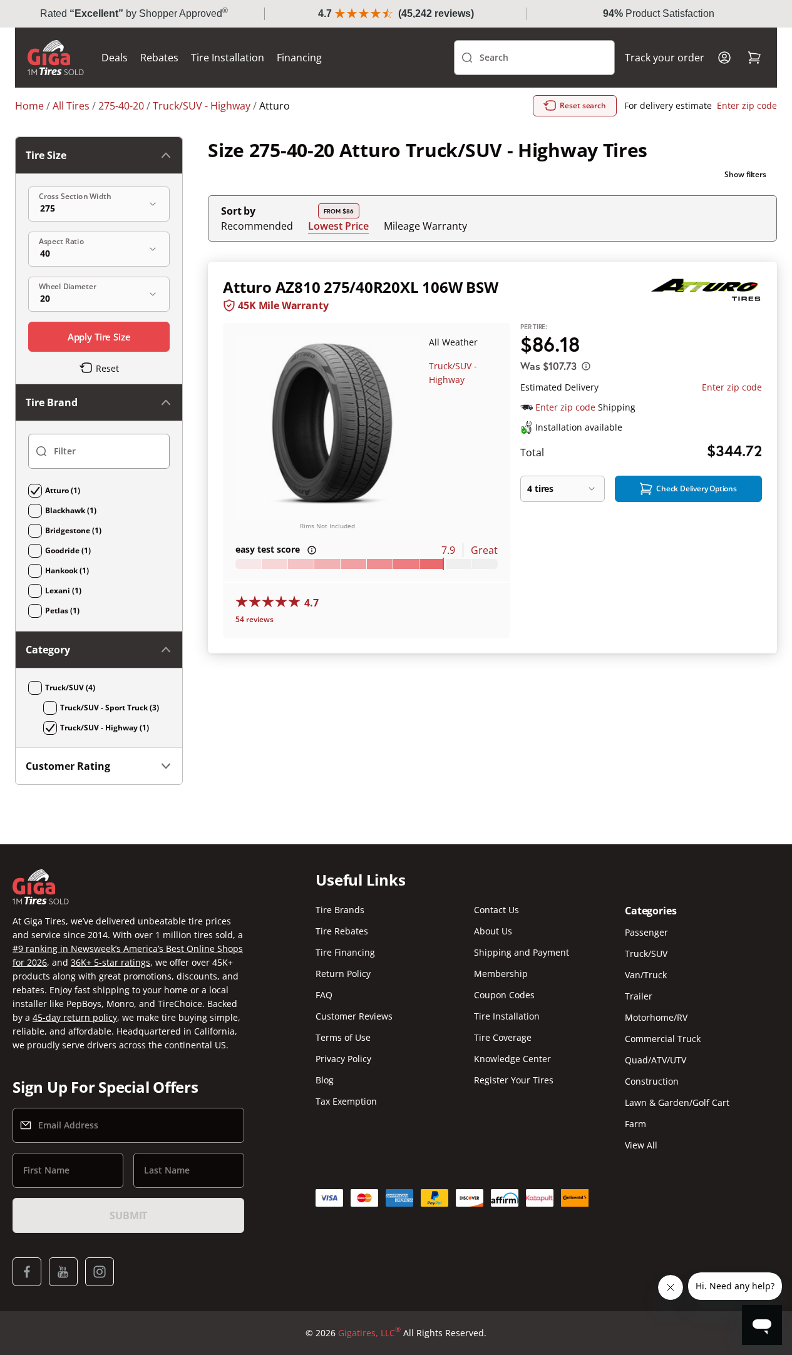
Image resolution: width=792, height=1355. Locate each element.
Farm (635, 1124)
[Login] (724, 58)
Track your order (664, 57)
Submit (128, 1215)
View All (641, 1145)
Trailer (638, 996)
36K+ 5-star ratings (110, 962)
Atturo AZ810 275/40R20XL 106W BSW (360, 287)
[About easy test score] (311, 550)
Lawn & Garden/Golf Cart (677, 1102)
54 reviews (254, 619)
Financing (299, 57)
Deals (114, 57)
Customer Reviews (354, 1016)
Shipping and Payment (521, 952)
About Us (493, 931)
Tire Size (46, 155)
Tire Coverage (503, 1037)
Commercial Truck (663, 1039)
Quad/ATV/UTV (655, 1060)
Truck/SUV (646, 953)
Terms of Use (343, 1037)
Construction (652, 1081)
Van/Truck (646, 975)
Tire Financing (345, 952)
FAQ (324, 995)
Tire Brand (52, 402)
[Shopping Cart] (754, 58)
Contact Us (496, 910)
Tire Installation (227, 57)
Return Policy (343, 973)
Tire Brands (340, 910)
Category (48, 650)
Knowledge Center (512, 1059)
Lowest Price (338, 225)
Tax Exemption (346, 1101)
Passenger (646, 932)
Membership (501, 973)
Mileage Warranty (425, 226)
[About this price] (586, 366)
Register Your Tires (513, 1080)
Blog (325, 1080)
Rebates (159, 57)
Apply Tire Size (99, 336)
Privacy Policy (343, 1059)
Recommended (257, 226)
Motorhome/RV (656, 1017)
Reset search (583, 105)
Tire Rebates (342, 931)
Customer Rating (68, 766)
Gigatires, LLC (369, 1332)
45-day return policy (75, 1017)
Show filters (745, 174)
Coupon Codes (504, 995)
